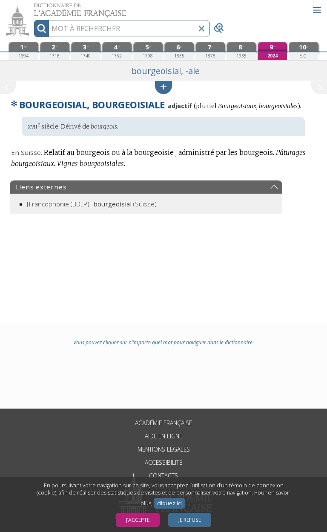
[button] (163, 87)
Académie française (163, 423)
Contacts (163, 476)
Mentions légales (164, 449)
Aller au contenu (33, 7)
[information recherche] (41, 28)
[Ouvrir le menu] (317, 10)
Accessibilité (163, 462)
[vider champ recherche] (201, 28)
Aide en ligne (163, 436)
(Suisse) (92, 204)
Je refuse (189, 519)
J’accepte (137, 519)
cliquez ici (169, 503)
